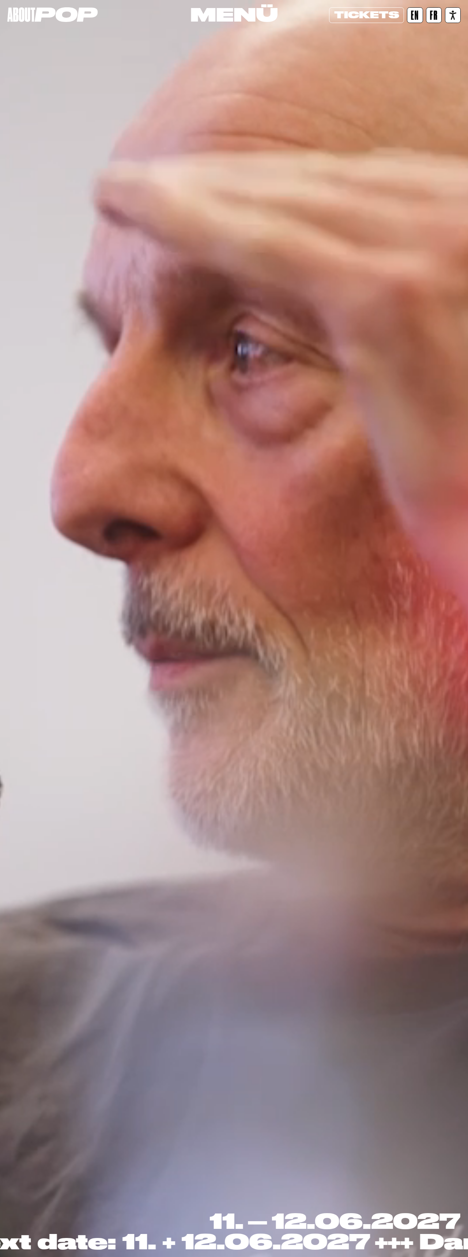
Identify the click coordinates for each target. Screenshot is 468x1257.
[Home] (52, 14)
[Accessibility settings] (452, 15)
